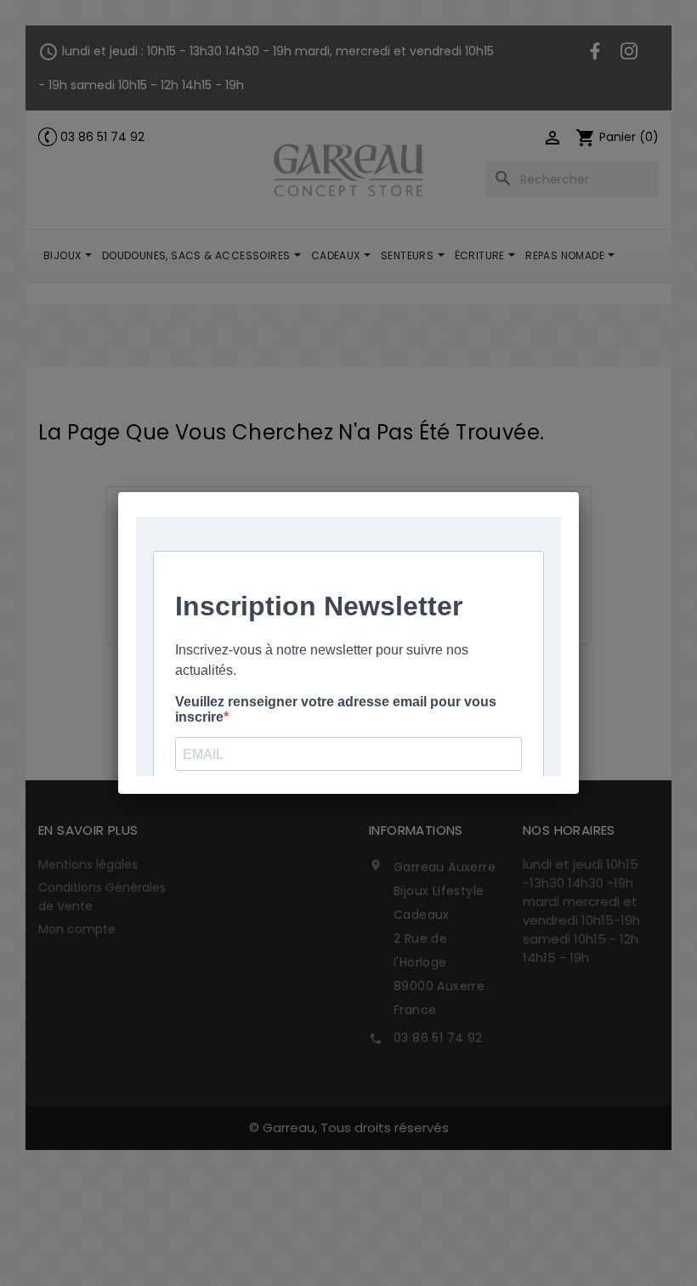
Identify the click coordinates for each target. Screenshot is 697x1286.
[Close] (579, 492)
